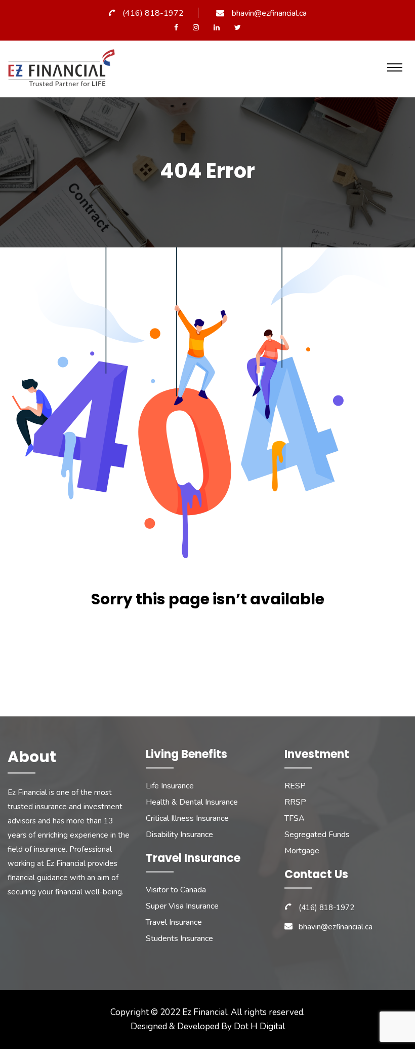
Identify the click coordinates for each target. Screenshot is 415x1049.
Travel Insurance (174, 922)
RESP (295, 785)
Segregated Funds (317, 834)
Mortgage (301, 850)
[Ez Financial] (64, 72)
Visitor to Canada (176, 889)
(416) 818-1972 (153, 13)
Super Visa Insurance (182, 906)
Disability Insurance (179, 834)
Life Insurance (170, 785)
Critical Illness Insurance (187, 818)
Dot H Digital (259, 1026)
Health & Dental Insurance (192, 802)
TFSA (294, 818)
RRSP (295, 802)
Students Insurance (179, 938)
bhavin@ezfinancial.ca (269, 13)
